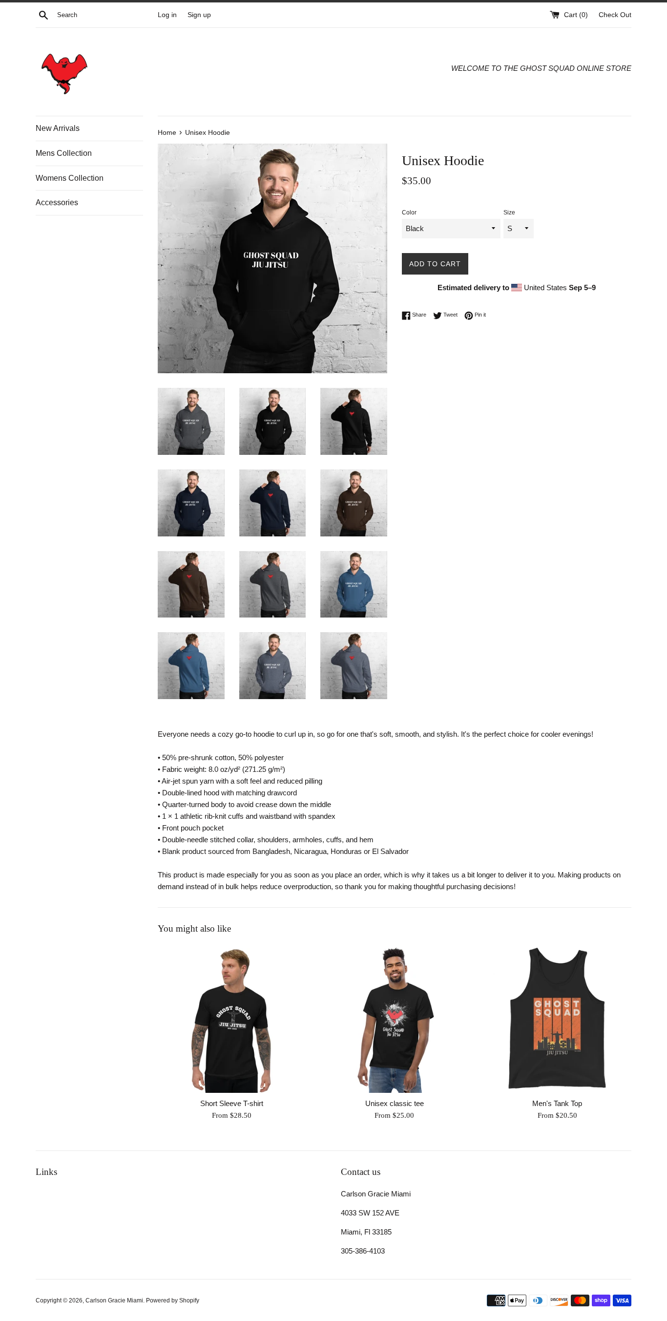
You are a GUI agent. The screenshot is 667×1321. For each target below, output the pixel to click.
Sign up (199, 15)
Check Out (615, 15)
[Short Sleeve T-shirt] (232, 1019)
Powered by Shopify (172, 1300)
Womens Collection (70, 178)
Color (409, 212)
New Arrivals (58, 128)
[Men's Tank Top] (557, 1019)
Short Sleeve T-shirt (231, 1103)
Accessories (57, 202)
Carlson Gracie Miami (114, 1300)
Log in (167, 15)
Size (509, 212)
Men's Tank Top (557, 1103)
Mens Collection (64, 153)
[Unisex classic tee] (394, 1019)
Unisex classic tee (394, 1103)
